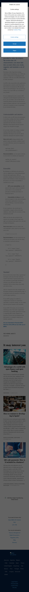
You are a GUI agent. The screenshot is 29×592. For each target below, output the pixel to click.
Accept (14, 44)
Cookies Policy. (17, 30)
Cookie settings (14, 37)
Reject (14, 50)
